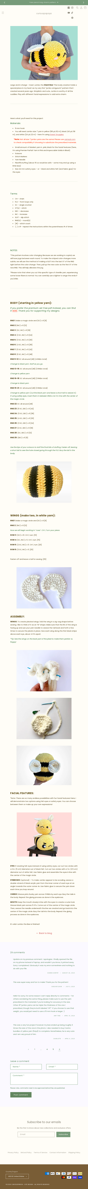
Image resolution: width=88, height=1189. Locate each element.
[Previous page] (28, 1049)
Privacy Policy (13, 1152)
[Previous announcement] (4, 2)
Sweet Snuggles (57, 134)
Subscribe (63, 1134)
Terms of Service (40, 1152)
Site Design (29, 1184)
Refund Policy (26, 1152)
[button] (2, 12)
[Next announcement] (83, 2)
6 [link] (59, 1049)
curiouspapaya (17, 1184)
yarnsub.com (69, 139)
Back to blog (45, 933)
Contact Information (58, 1152)
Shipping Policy (74, 1152)
